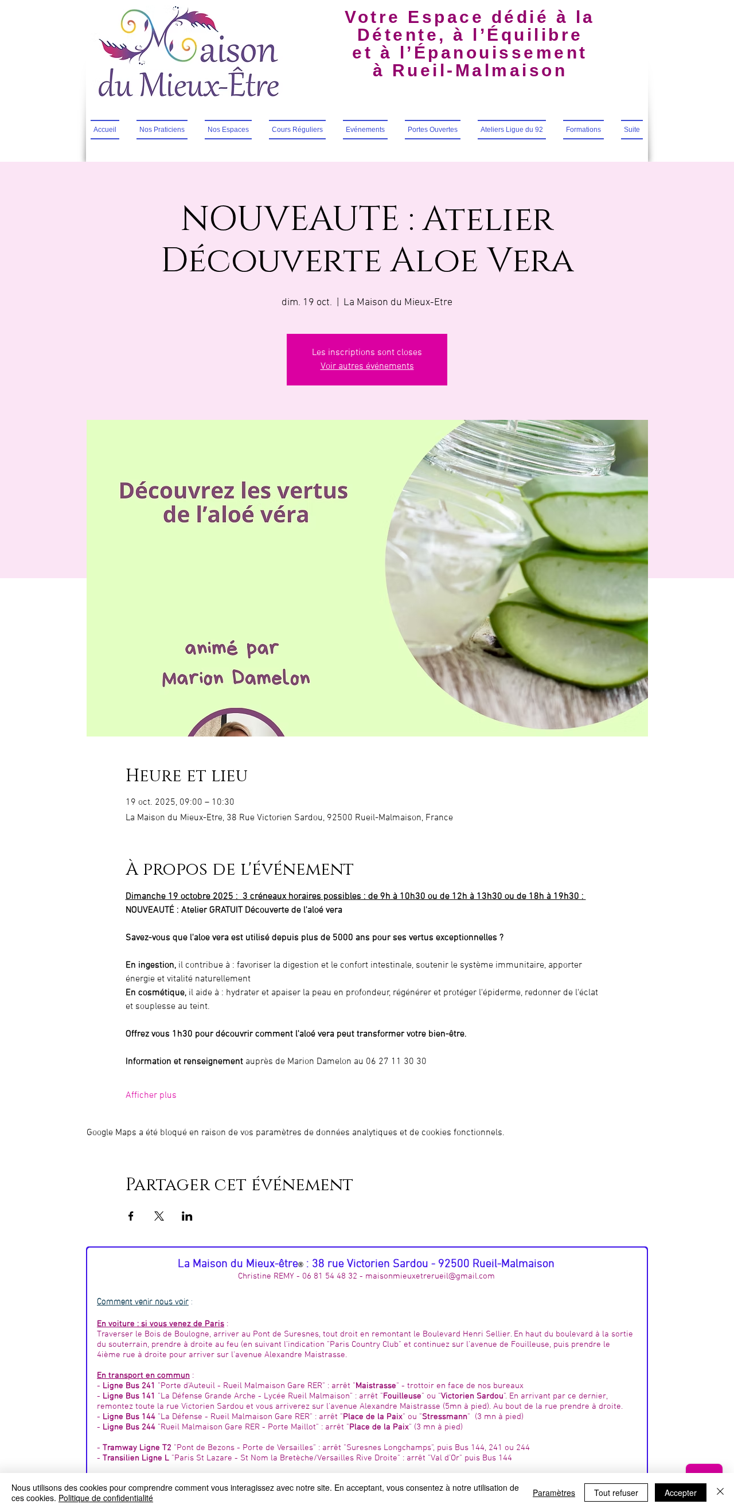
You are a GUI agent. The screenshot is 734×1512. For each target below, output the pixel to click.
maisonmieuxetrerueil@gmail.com (430, 1276)
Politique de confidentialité (105, 1497)
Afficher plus (151, 1095)
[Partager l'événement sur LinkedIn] (187, 1216)
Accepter (681, 1492)
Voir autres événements (367, 366)
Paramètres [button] (554, 1492)
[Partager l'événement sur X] (159, 1216)
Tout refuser (616, 1492)
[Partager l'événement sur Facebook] (131, 1216)
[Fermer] (720, 1492)
